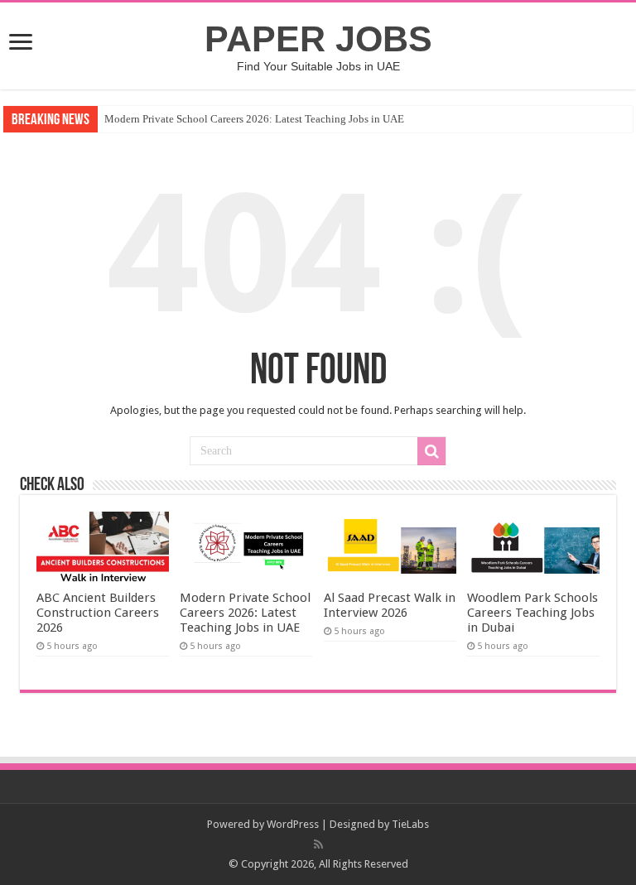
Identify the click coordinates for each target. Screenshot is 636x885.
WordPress (293, 824)
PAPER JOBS (318, 39)
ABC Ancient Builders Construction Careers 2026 (97, 612)
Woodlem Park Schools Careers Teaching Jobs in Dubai (532, 612)
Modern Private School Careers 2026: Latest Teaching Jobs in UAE (254, 119)
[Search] (431, 451)
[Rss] (318, 844)
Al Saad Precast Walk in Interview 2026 (389, 605)
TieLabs (410, 824)
